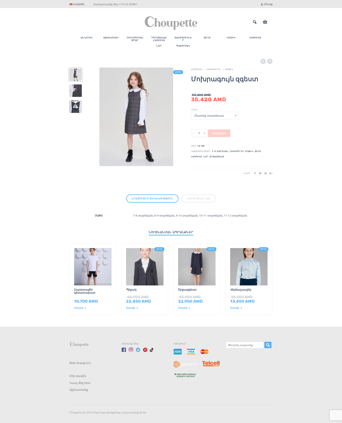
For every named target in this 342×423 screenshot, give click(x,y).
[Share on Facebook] (253, 173)
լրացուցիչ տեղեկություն (152, 198)
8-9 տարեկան (164, 215)
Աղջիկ (229, 69)
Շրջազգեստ (217, 156)
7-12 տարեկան (220, 151)
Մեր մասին (77, 376)
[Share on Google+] (270, 173)
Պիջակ (131, 289)
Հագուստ (196, 69)
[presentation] (94, 117)
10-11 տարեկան (210, 215)
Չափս (194, 109)
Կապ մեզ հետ (79, 383)
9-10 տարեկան (187, 215)
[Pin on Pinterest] (264, 173)
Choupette (214, 69)
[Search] (267, 345)
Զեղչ (258, 151)
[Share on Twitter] (259, 173)
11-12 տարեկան (235, 215)
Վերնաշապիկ (240, 289)
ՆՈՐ (205, 156)
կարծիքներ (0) (198, 198)
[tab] (152, 199)
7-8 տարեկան (143, 215)
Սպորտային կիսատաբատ (84, 291)
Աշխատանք (78, 390)
